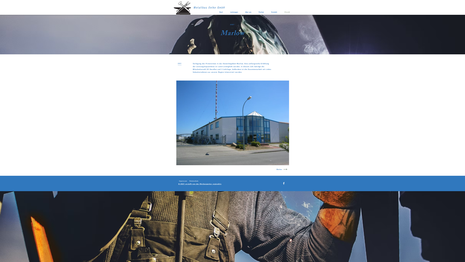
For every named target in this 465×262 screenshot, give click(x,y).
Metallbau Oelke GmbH (209, 7)
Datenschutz (194, 181)
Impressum (183, 181)
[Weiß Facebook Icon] (283, 183)
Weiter (279, 169)
